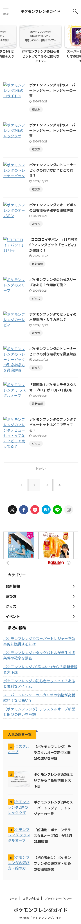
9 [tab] (57, 70)
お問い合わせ (31, 898)
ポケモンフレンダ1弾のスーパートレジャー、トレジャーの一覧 (52, 90)
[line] (57, 509)
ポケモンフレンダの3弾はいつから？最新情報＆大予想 (40, 669)
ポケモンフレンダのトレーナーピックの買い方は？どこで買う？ (52, 170)
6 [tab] (44, 70)
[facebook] (23, 509)
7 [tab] (48, 70)
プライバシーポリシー (58, 898)
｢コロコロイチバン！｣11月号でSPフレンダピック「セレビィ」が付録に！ (53, 244)
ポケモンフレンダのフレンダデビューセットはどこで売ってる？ (52, 424)
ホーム (13, 898)
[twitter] (12, 509)
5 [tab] (39, 70)
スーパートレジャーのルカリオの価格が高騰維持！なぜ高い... (44, 56)
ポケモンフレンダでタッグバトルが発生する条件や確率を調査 (39, 655)
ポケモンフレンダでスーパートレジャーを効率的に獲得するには (39, 641)
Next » (41, 468)
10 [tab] (62, 70)
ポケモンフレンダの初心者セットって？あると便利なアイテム (39, 683)
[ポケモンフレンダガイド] (46, 509)
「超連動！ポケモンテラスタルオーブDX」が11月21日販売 (53, 835)
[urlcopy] (68, 509)
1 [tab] (21, 70)
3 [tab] (30, 70)
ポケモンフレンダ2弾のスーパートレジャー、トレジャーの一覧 (52, 130)
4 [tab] (35, 70)
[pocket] (34, 509)
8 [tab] (53, 70)
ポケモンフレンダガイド (40, 11)
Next (77, 42)
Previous (4, 42)
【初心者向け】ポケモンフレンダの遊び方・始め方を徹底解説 (52, 863)
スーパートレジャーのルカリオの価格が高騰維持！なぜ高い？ (39, 697)
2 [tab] (26, 70)
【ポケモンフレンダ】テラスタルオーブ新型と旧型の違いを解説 (39, 711)
